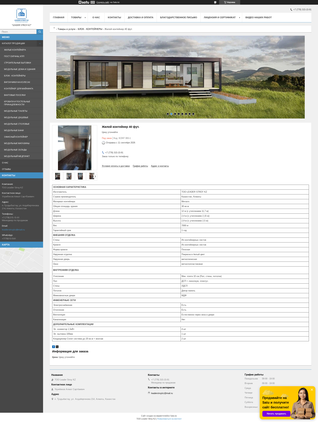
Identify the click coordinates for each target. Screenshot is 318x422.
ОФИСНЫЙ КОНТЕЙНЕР (16, 136)
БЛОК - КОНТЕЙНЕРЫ (15, 75)
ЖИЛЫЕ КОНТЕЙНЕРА (15, 49)
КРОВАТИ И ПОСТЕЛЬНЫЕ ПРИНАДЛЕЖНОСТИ (17, 103)
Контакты (114, 17)
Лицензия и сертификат (220, 17)
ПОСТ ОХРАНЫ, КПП (14, 56)
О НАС (5, 162)
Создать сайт (103, 2)
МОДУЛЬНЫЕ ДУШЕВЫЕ (16, 117)
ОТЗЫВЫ (6, 169)
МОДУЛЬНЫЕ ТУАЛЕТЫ (15, 110)
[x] (57, 347)
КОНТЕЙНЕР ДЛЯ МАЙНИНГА (18, 88)
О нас (96, 17)
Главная (58, 17)
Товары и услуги (66, 29)
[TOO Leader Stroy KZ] (21, 15)
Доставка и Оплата (140, 17)
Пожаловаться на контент (169, 419)
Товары (76, 17)
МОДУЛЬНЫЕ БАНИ (14, 130)
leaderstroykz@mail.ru (13, 229)
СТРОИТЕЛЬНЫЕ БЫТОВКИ (17, 62)
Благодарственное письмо (178, 17)
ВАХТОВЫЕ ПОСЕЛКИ (15, 94)
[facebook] (53, 347)
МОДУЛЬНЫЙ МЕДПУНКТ (17, 156)
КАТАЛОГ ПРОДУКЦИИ (13, 43)
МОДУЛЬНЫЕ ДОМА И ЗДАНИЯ (19, 69)
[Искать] (39, 31)
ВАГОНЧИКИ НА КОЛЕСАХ (17, 82)
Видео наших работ (258, 17)
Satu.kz (173, 416)
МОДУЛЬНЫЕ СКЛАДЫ (15, 149)
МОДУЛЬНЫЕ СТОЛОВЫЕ (16, 123)
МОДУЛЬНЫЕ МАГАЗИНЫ (16, 143)
